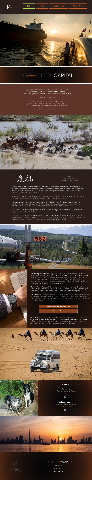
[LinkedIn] (65, 396)
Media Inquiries (58, 468)
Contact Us (58, 465)
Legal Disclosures (58, 471)
